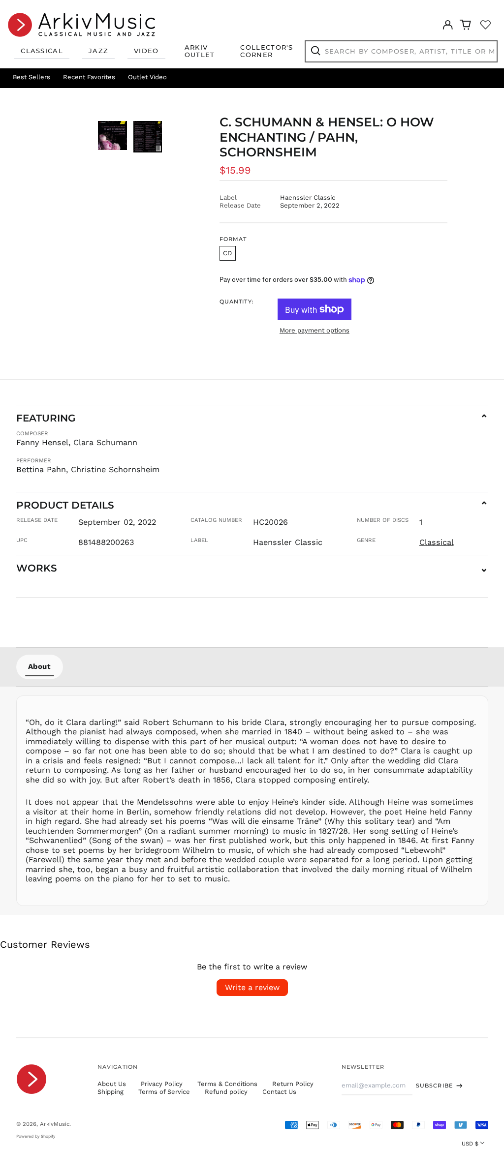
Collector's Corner (266, 51)
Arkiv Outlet (200, 51)
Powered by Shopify (35, 1136)
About (39, 666)
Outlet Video (147, 77)
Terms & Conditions (227, 1083)
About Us (111, 1083)
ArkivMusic (54, 1123)
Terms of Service (164, 1091)
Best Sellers (31, 77)
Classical (42, 51)
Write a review (252, 987)
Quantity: (237, 302)
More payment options (314, 330)
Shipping (110, 1091)
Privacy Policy (162, 1083)
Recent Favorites (89, 77)
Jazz (98, 51)
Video (146, 51)
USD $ (470, 1143)
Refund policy (226, 1091)
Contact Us (279, 1091)
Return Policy (293, 1083)
